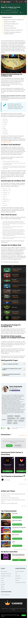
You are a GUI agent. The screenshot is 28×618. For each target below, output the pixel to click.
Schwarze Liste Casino (6, 573)
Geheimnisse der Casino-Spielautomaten (10, 497)
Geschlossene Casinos (6, 575)
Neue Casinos (4, 571)
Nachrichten (18, 578)
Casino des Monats (19, 571)
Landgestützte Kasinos (20, 582)
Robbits (13, 541)
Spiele (2, 580)
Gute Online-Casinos (5, 495)
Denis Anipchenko (13, 8)
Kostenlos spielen (17, 517)
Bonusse (3, 584)
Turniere (3, 582)
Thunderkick (14, 514)
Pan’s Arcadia (14, 513)
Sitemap (17, 580)
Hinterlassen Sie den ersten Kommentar (10, 12)
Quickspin (13, 543)
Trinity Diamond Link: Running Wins (19, 527)
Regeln (2, 587)
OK (23, 615)
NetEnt (13, 521)
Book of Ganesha (15, 534)
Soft (16, 573)
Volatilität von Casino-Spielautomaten (9, 503)
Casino (2, 578)
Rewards (3, 589)
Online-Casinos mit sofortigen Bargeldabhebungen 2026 (13, 494)
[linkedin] (10, 390)
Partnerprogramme (5, 594)
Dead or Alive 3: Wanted (16, 520)
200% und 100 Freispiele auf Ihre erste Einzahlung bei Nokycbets (18, 555)
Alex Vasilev (8, 428)
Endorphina (14, 536)
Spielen (7, 471)
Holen (19, 560)
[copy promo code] (9, 468)
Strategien (17, 575)
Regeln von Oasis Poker (6, 141)
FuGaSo (13, 528)
